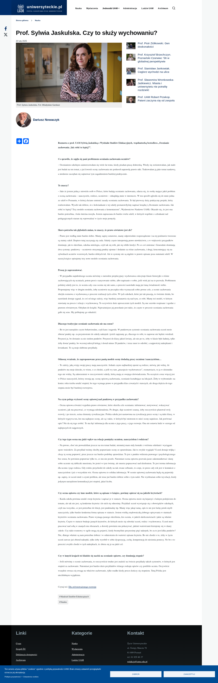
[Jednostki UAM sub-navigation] (120, 8)
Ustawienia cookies (30, 677)
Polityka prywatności (13, 677)
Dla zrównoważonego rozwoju (82, 586)
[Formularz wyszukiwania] (173, 8)
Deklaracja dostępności (26, 654)
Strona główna (22, 20)
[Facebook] (5, 29)
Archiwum (21, 659)
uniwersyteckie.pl (44, 7)
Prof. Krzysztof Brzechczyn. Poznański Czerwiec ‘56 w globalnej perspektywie (154, 58)
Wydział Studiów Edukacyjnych (75, 597)
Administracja (78, 654)
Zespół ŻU (21, 648)
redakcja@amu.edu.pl (137, 661)
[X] (6, 35)
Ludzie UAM (78, 659)
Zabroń (135, 674)
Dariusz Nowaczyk (46, 119)
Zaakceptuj (189, 674)
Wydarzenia (77, 648)
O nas (18, 643)
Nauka (37, 20)
